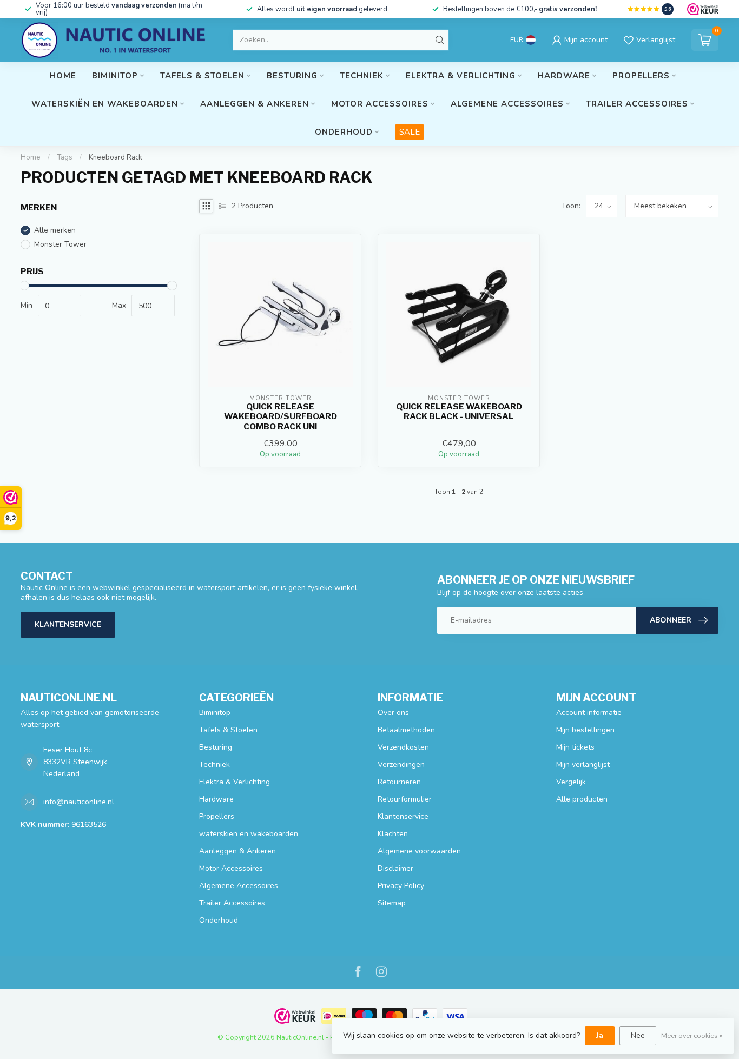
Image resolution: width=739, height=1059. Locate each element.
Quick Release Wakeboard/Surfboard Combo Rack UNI (280, 417)
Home (63, 75)
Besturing (292, 75)
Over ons (393, 712)
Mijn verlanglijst (583, 764)
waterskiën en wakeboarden (104, 103)
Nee (638, 1035)
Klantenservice (68, 624)
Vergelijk (571, 782)
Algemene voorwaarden (419, 851)
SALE (409, 132)
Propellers (641, 75)
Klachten (393, 834)
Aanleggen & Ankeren (254, 103)
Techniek (362, 75)
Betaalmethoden (406, 730)
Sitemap (392, 903)
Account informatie (589, 712)
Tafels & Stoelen (202, 75)
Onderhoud (344, 132)
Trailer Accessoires (637, 103)
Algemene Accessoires (507, 103)
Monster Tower (60, 244)
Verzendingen (401, 764)
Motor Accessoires (379, 103)
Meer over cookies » (692, 1035)
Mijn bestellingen (585, 730)
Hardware (564, 75)
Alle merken (55, 230)
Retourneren (399, 782)
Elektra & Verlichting (461, 75)
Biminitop (115, 75)
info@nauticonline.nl (78, 802)
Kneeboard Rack (115, 157)
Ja (599, 1035)
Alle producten (582, 799)
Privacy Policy (401, 886)
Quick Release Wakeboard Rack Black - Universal (459, 411)
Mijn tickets (575, 747)
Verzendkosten (403, 747)
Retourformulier (405, 799)
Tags (64, 157)
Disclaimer (395, 868)
